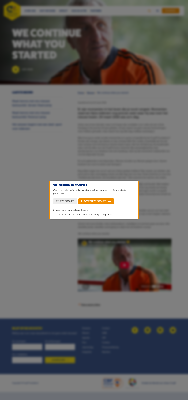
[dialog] (94, 200)
